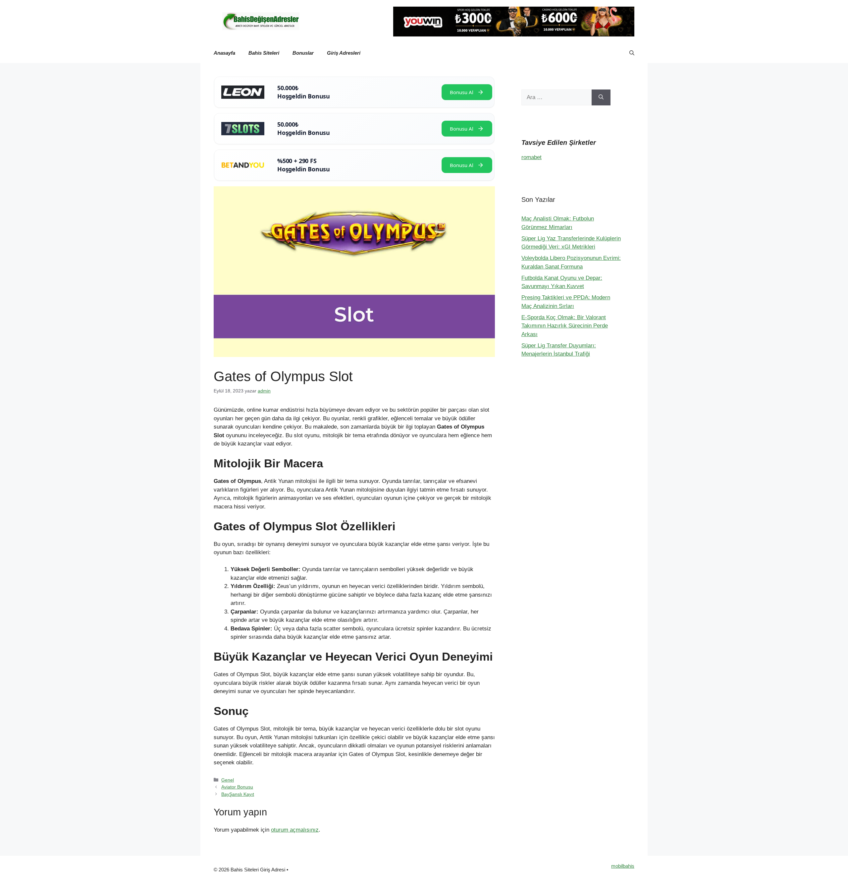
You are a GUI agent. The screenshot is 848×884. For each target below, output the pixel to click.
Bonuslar (303, 53)
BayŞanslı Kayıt (237, 794)
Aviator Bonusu (237, 787)
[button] (632, 53)
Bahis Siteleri (263, 53)
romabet (531, 157)
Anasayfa (224, 53)
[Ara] (601, 97)
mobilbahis (622, 866)
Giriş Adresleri (343, 53)
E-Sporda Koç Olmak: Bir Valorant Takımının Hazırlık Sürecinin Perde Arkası (564, 325)
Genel (227, 780)
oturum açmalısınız (295, 830)
